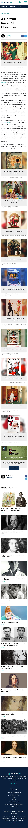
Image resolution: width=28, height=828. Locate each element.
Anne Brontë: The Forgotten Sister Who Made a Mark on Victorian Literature (13, 713)
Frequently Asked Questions (14, 792)
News (14, 797)
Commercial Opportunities (14, 796)
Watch (2, 6)
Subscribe (12, 6)
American (23, 85)
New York (3, 83)
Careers (14, 799)
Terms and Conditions (14, 801)
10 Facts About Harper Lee (8, 601)
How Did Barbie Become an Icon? (9, 622)
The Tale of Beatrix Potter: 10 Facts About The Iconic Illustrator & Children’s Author (13, 509)
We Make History (14, 794)
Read (7, 6)
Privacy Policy (14, 802)
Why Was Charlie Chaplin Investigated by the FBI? (13, 736)
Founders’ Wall (14, 806)
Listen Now (14, 468)
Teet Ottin (8, 35)
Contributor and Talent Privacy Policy (14, 804)
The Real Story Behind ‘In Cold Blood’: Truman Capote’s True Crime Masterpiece (13, 644)
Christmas (7, 122)
